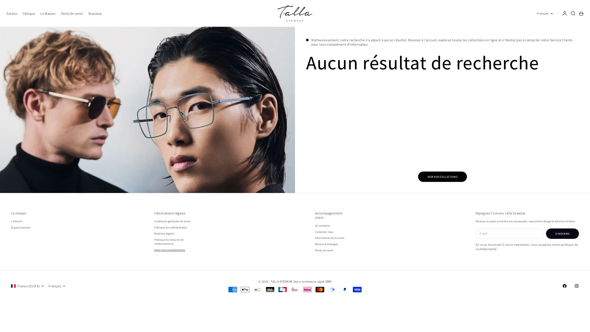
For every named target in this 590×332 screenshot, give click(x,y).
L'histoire (16, 221)
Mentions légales (164, 233)
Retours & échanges (326, 244)
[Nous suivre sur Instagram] (576, 286)
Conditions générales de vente (172, 221)
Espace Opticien (20, 227)
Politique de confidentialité (170, 227)
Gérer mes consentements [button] (169, 250)
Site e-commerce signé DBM (312, 281)
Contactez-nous (324, 232)
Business (95, 13)
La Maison (47, 13)
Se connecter (322, 225)
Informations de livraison (330, 238)
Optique (29, 13)
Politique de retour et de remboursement (168, 241)
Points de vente (324, 250)
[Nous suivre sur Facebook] (564, 286)
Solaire (11, 13)
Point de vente (72, 13)
